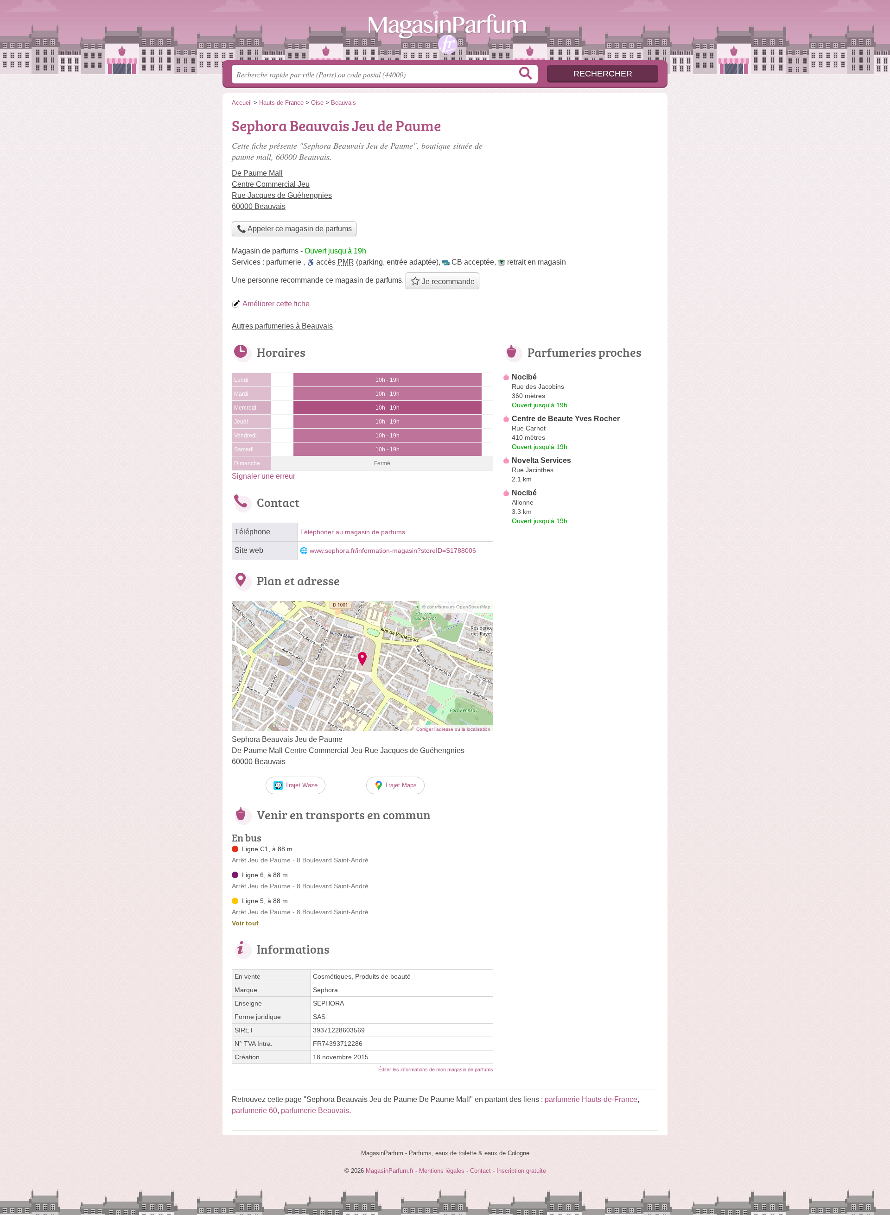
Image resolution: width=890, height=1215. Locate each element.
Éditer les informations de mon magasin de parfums (435, 1069)
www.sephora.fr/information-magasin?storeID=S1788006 (393, 550)
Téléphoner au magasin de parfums (352, 532)
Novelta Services (541, 460)
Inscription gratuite (521, 1170)
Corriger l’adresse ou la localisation (453, 729)
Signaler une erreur (263, 476)
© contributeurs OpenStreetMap (456, 606)
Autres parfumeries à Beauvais (282, 326)
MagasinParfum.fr (445, 33)
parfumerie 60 (254, 1110)
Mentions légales (441, 1170)
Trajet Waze (301, 785)
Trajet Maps (401, 785)
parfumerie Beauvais (315, 1110)
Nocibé (524, 377)
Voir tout (245, 923)
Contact (480, 1170)
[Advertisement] (580, 744)
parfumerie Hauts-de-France (591, 1099)
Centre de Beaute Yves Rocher (566, 419)
